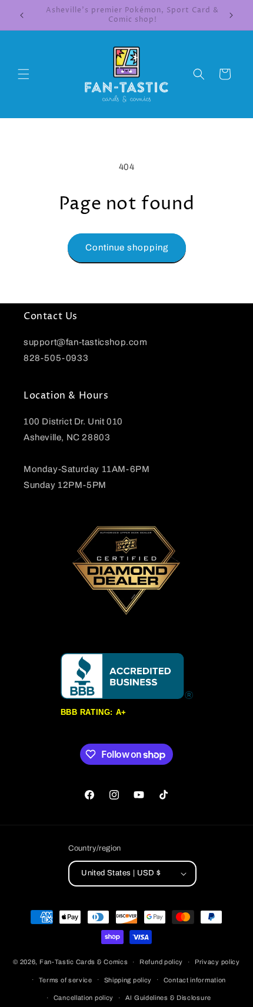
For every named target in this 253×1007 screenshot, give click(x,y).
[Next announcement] (231, 15)
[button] (23, 74)
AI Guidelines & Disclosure (168, 997)
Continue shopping (126, 247)
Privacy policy (217, 961)
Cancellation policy (84, 997)
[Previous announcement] (22, 15)
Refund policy (161, 961)
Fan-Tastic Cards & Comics (83, 961)
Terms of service (65, 979)
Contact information (195, 979)
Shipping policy (128, 979)
